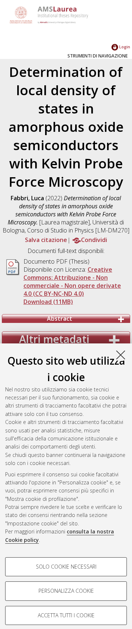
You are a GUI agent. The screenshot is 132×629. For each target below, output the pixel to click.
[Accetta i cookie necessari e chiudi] (120, 355)
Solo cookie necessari (66, 566)
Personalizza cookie (66, 590)
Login (124, 46)
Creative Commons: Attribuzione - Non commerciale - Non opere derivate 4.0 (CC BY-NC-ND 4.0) (72, 281)
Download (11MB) (48, 302)
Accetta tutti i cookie (66, 615)
